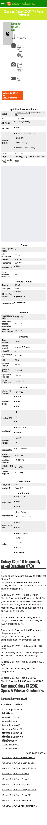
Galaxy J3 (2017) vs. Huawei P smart (18, 758)
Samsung (15, 24)
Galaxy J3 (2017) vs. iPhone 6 (15, 774)
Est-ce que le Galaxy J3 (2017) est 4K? (20, 617)
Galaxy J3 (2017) (15, 28)
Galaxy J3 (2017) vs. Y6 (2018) (16, 784)
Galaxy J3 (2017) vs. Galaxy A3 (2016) (19, 790)
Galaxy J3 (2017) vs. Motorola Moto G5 (19, 806)
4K (22, 623)
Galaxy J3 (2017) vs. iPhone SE (16, 795)
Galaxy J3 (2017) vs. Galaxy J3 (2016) (19, 763)
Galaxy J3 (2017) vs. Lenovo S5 (16, 800)
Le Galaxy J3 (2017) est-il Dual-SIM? (19, 595)
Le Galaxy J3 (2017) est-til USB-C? (18, 678)
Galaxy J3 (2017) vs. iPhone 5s (16, 779)
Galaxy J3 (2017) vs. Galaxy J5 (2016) (19, 768)
